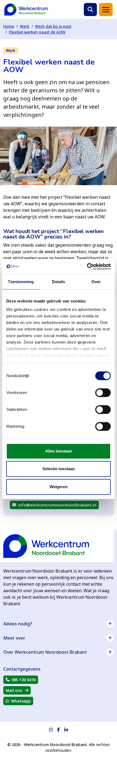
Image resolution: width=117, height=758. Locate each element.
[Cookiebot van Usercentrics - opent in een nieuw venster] (87, 266)
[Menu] (106, 9)
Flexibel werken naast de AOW (37, 32)
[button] (90, 9)
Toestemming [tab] (21, 281)
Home (8, 26)
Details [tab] (58, 281)
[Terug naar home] (26, 9)
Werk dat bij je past (53, 26)
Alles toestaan (58, 451)
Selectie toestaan (58, 468)
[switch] (103, 392)
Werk (24, 26)
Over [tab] (96, 281)
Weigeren (58, 486)
